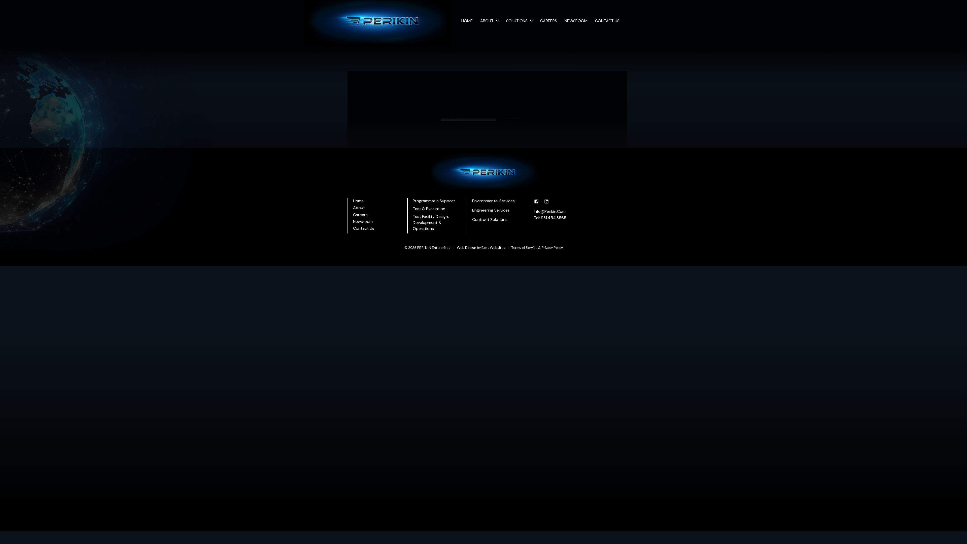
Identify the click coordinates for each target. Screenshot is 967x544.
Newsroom (576, 20)
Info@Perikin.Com (550, 211)
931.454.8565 (553, 217)
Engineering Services (491, 210)
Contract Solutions (489, 219)
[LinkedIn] (548, 204)
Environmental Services (493, 200)
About (487, 20)
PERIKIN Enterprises (433, 247)
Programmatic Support (434, 200)
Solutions (517, 20)
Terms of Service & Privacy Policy (537, 247)
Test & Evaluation (429, 208)
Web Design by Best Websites (481, 247)
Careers (548, 20)
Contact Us (607, 20)
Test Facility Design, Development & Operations (431, 222)
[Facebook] (538, 204)
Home (467, 20)
